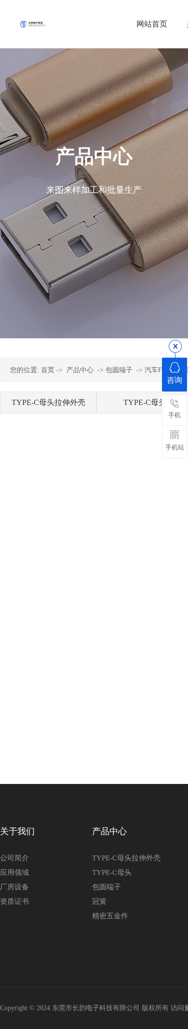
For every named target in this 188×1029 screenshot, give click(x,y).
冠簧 (99, 901)
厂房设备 (14, 887)
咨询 (174, 380)
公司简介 (14, 858)
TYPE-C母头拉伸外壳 (48, 402)
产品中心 (80, 370)
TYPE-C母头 (112, 872)
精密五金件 (110, 916)
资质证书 (14, 901)
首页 (47, 370)
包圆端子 (119, 370)
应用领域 (14, 872)
